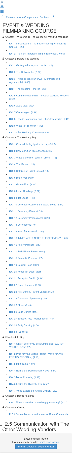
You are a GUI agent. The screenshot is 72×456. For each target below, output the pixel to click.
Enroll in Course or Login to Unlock (36, 446)
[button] (2, 3)
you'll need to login (49, 442)
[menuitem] (2, 7)
